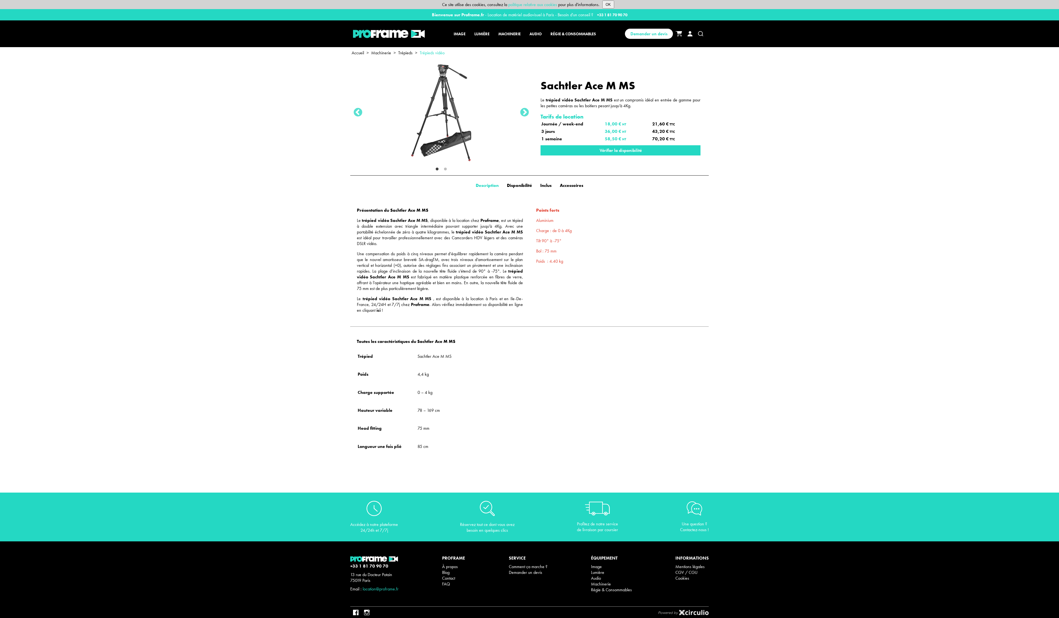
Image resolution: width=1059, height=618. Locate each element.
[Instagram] (367, 612)
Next (525, 113)
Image (596, 566)
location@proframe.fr (381, 589)
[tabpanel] (441, 112)
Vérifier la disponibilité (621, 150)
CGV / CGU (686, 572)
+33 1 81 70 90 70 (612, 14)
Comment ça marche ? (528, 566)
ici (378, 310)
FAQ (446, 584)
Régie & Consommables (611, 590)
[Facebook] (356, 612)
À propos (450, 566)
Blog (446, 572)
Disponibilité (519, 185)
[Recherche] (700, 33)
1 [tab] (437, 169)
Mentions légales (690, 566)
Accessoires (571, 185)
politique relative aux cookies (532, 4)
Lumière (597, 572)
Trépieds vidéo (432, 53)
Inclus (546, 185)
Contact (448, 578)
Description (487, 185)
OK (608, 4)
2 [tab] (445, 169)
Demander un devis (648, 34)
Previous (358, 113)
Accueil (358, 53)
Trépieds (405, 53)
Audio (596, 578)
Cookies (682, 578)
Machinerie (381, 53)
